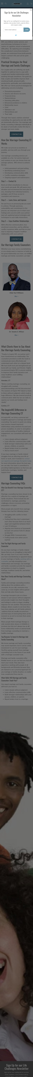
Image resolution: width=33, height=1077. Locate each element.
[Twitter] (15, 35)
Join (26, 29)
